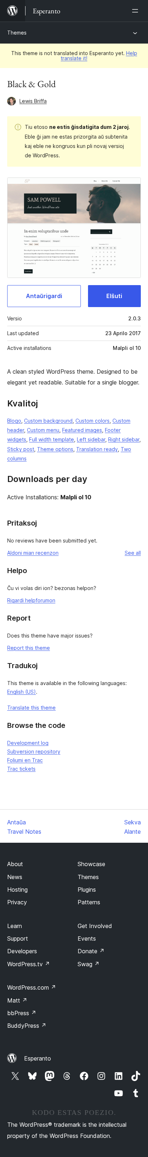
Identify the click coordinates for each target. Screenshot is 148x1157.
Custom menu (43, 430)
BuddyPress (26, 1025)
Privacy (17, 902)
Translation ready (97, 449)
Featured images (82, 430)
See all (133, 553)
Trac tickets (21, 769)
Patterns (89, 902)
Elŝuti (114, 296)
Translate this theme (31, 707)
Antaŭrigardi (44, 296)
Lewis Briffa (33, 101)
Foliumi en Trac (25, 760)
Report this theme (28, 648)
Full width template (51, 439)
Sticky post (20, 449)
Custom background (48, 421)
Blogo (14, 421)
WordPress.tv (28, 964)
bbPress (21, 1013)
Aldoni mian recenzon (33, 553)
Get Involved (95, 925)
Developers (22, 951)
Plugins (87, 889)
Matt (17, 1000)
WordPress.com (31, 987)
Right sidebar (123, 439)
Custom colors (92, 421)
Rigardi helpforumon (31, 600)
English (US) (21, 692)
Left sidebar (91, 439)
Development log (27, 743)
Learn (14, 925)
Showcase (91, 864)
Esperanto (37, 1058)
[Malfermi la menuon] (136, 11)
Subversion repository (33, 751)
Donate (91, 951)
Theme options (55, 449)
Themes (17, 33)
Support (17, 938)
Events (87, 938)
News (14, 877)
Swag (89, 964)
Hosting (17, 889)
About (15, 864)
